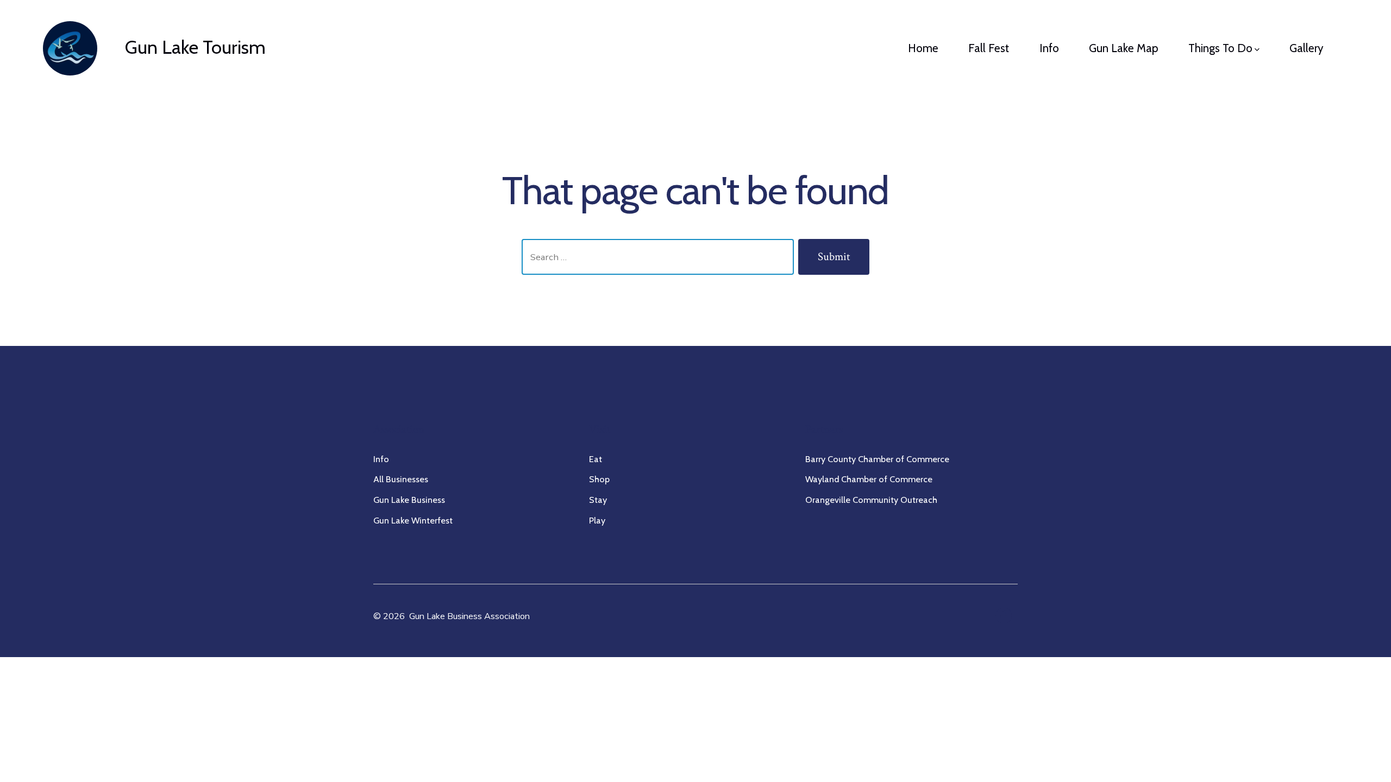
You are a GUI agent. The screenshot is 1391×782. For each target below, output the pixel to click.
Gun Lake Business (409, 499)
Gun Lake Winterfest (413, 520)
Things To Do (1220, 48)
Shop (599, 479)
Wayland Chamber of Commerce (868, 479)
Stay (598, 499)
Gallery (1306, 48)
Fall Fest (988, 48)
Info (1049, 48)
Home (923, 48)
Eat (595, 458)
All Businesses (400, 479)
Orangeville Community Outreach (871, 499)
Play (597, 520)
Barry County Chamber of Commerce (877, 458)
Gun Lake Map (1123, 48)
